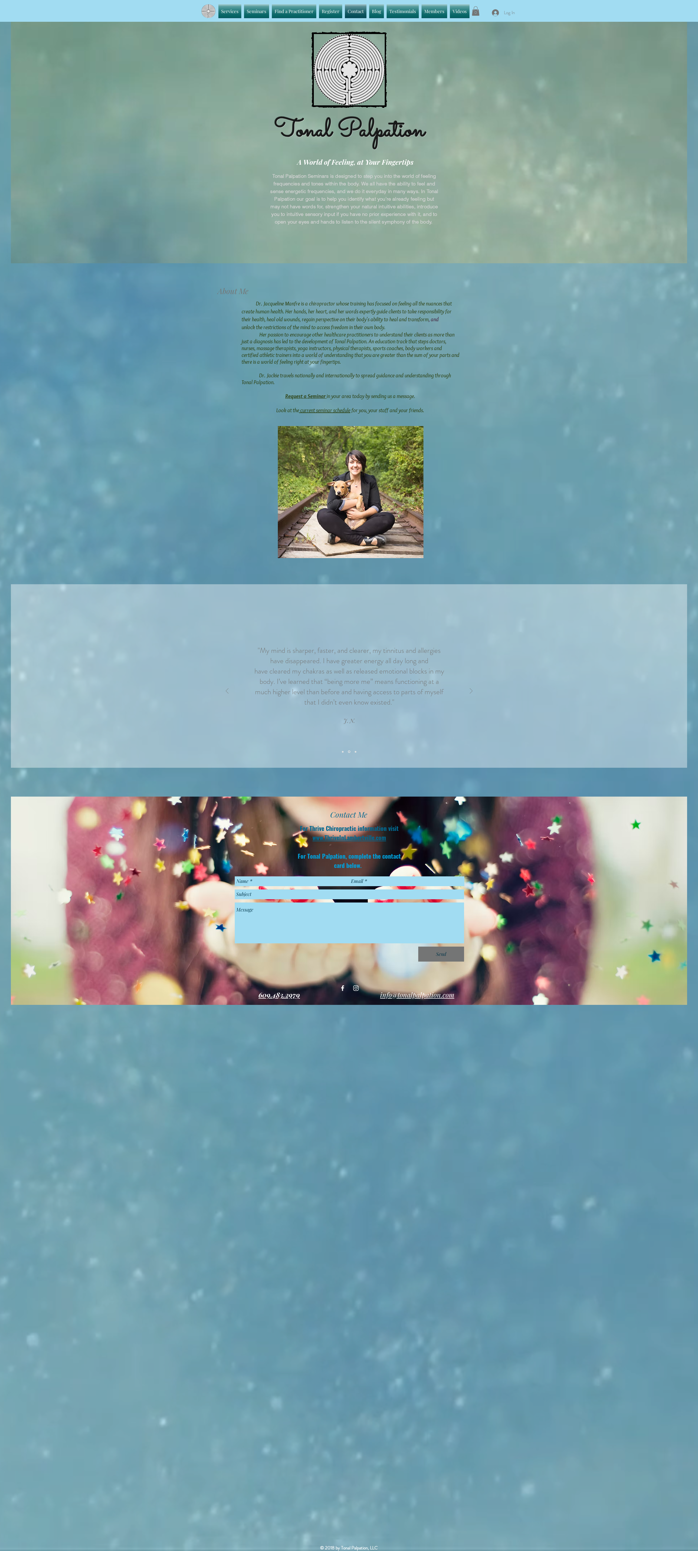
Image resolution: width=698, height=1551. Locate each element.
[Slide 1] (343, 752)
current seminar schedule (325, 410)
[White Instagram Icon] (356, 988)
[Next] (471, 691)
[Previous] (227, 691)
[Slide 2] (349, 751)
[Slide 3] (355, 751)
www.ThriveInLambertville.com (349, 837)
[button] (476, 11)
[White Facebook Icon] (342, 988)
